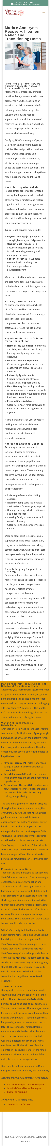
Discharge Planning (17, 1091)
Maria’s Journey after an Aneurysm (25, 1084)
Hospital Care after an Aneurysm (24, 1088)
